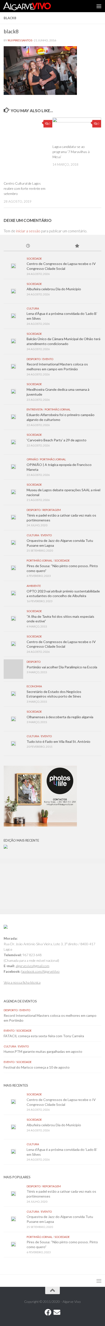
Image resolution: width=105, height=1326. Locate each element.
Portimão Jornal (58, 409)
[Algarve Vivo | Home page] (35, 6)
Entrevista (35, 409)
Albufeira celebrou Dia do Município (54, 289)
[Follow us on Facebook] (48, 1312)
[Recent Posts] (28, 246)
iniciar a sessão (28, 231)
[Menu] (99, 6)
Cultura (33, 308)
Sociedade (34, 258)
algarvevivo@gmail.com (32, 966)
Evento (47, 359)
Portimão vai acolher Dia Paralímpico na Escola (62, 667)
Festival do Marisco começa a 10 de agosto (37, 1067)
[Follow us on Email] (56, 1312)
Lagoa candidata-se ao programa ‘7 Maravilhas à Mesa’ (71, 152)
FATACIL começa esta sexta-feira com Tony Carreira (44, 1036)
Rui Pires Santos (20, 40)
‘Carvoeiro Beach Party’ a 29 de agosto (56, 440)
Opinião (32, 459)
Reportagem (51, 509)
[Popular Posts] (76, 246)
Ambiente (34, 585)
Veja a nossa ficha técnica (22, 982)
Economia (34, 686)
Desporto (34, 359)
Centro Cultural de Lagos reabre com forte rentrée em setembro (24, 188)
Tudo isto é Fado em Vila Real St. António (58, 741)
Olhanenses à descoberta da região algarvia (60, 717)
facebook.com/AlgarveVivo (40, 971)
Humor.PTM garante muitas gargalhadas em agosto (43, 1051)
